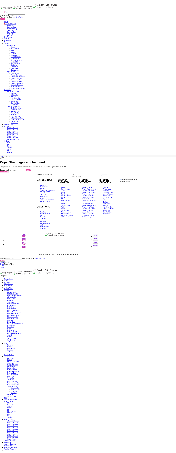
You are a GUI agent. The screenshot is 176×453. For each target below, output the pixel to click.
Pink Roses (7, 287)
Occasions (7, 90)
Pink (8, 144)
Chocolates (11, 348)
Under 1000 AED (12, 138)
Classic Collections (10, 441)
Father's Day (11, 368)
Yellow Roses (8, 284)
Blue (8, 151)
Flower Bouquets (16, 75)
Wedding (14, 96)
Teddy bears (11, 351)
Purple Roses (8, 289)
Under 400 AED (12, 434)
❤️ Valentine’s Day (10, 24)
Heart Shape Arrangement (15, 323)
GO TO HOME (4, 172)
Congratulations (12, 365)
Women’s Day (15, 111)
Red (14, 17)
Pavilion (43, 212)
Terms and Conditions (47, 190)
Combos (6, 42)
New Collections (9, 355)
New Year (14, 114)
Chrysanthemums (16, 60)
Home (1, 156)
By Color (6, 141)
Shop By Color (8, 401)
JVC (41, 215)
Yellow (9, 147)
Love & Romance (16, 100)
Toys (8, 353)
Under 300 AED (12, 432)
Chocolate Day (12, 29)
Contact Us (44, 187)
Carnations (10, 302)
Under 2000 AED (12, 429)
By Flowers (11, 45)
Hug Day (10, 33)
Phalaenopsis (11, 292)
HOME (6, 22)
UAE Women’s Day (17, 119)
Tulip (21, 17)
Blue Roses (7, 280)
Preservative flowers (10, 399)
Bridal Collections (17, 86)
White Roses (8, 285)
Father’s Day (15, 113)
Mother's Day (11, 373)
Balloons (10, 345)
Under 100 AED (12, 128)
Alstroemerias (15, 63)
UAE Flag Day (15, 116)
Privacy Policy (45, 192)
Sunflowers (14, 55)
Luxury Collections (17, 83)
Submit (104, 174)
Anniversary (7, 40)
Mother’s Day (15, 109)
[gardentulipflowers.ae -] (28, 9)
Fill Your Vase (8, 124)
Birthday (6, 38)
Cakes (9, 346)
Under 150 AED (12, 129)
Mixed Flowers (16, 57)
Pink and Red (11, 411)
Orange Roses (8, 279)
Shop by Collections (10, 447)
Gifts (5, 343)
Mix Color (10, 404)
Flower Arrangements (18, 76)
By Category (11, 71)
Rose (17, 17)
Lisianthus (14, 67)
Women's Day (11, 396)
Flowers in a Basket (17, 80)
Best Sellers (15, 73)
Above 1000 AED (13, 139)
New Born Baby (16, 98)
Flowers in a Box (16, 81)
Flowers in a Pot (12, 294)
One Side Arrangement (14, 295)
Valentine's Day (12, 386)
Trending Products (10, 449)
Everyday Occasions (14, 91)
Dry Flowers (8, 442)
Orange (9, 152)
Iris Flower (10, 327)
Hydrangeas (15, 58)
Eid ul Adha (15, 121)
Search (2, 19)
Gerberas (14, 65)
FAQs (42, 188)
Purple (9, 146)
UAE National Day (17, 118)
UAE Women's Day (13, 384)
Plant (5, 398)
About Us (43, 185)
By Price (6, 126)
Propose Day (11, 27)
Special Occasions (13, 106)
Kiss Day (10, 35)
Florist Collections (17, 85)
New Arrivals (8, 37)
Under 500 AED (12, 134)
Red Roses (7, 282)
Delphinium (11, 307)
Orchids (13, 53)
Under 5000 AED (12, 437)
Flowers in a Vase (17, 78)
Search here (4, 15)
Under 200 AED (12, 131)
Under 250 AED (12, 133)
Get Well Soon (15, 103)
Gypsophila (14, 62)
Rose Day (10, 25)
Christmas (14, 123)
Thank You (14, 101)
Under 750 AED (12, 136)
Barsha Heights (45, 213)
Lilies (12, 52)
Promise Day (11, 32)
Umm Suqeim (44, 217)
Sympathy (14, 104)
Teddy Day (10, 30)
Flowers (6, 43)
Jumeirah (43, 218)
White (9, 149)
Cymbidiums (15, 70)
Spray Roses (15, 48)
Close (2, 262)
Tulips (63, 190)
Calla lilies (14, 68)
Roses (13, 47)
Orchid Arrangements (18, 88)
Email (74, 174)
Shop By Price (8, 419)
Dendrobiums (11, 308)
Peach (9, 408)
